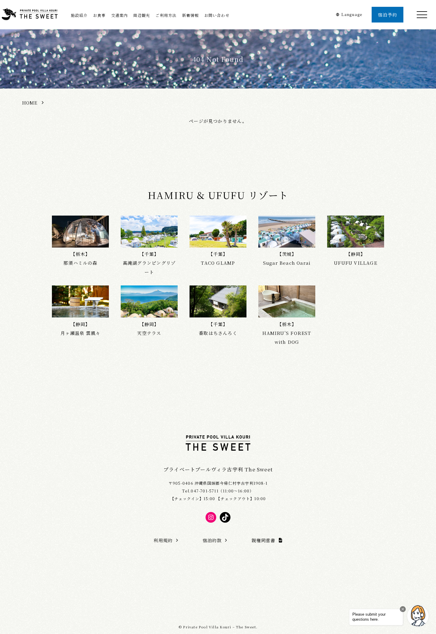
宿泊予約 (387, 15)
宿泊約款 (212, 540)
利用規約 (163, 540)
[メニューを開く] (422, 14)
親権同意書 (264, 540)
